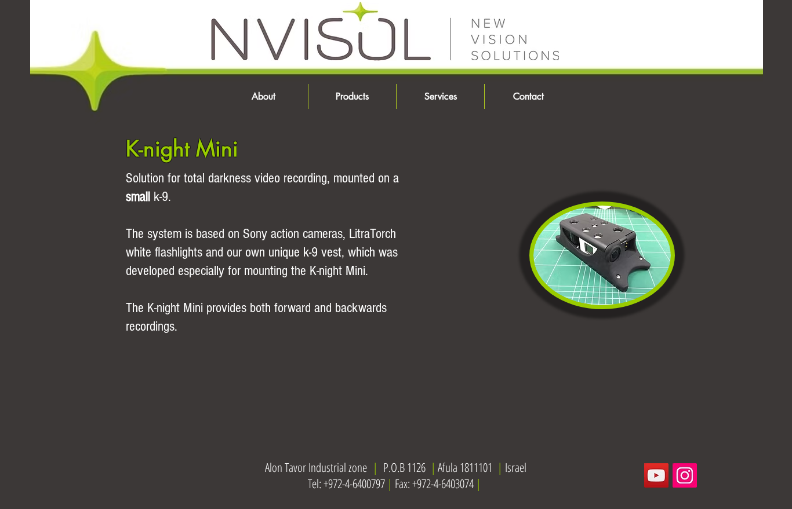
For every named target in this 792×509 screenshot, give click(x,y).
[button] (352, 96)
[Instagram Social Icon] (685, 475)
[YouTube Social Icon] (656, 475)
